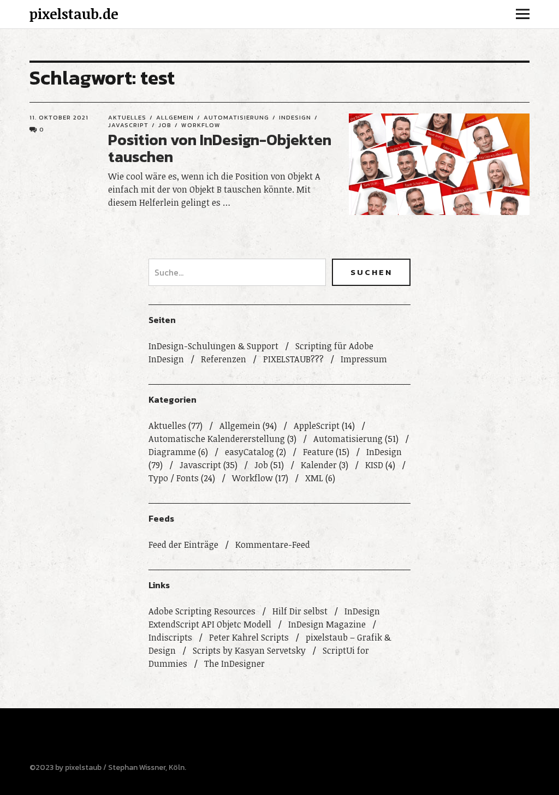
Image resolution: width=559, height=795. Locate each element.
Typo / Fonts (173, 478)
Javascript (200, 465)
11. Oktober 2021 (58, 117)
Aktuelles (127, 117)
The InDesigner (234, 663)
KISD (374, 465)
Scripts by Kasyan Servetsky (249, 650)
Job (164, 125)
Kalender (319, 465)
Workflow (201, 125)
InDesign (295, 117)
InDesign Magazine (327, 624)
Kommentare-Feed (272, 545)
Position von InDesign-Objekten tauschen (219, 148)
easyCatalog (249, 452)
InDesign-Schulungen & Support (213, 346)
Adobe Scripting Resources (201, 611)
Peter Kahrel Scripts (249, 637)
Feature (318, 452)
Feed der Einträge (183, 545)
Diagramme (172, 452)
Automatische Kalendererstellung (216, 439)
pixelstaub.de (73, 13)
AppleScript (317, 426)
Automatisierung (236, 117)
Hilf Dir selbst (300, 611)
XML (314, 478)
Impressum (364, 359)
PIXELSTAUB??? (293, 359)
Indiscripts (170, 637)
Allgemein (175, 117)
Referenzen (223, 359)
